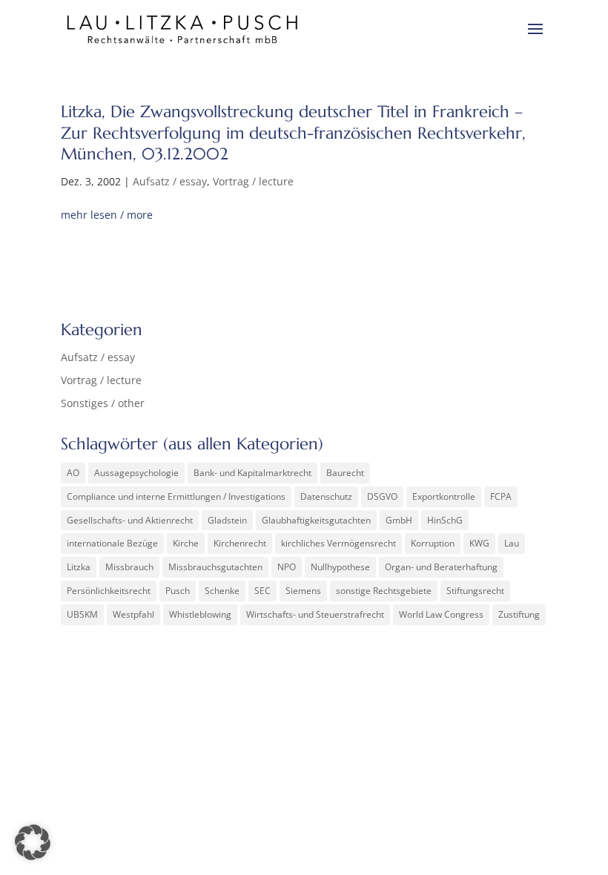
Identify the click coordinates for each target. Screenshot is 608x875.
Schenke (222, 590)
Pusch (177, 590)
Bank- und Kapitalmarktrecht (252, 472)
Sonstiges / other (103, 403)
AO (73, 472)
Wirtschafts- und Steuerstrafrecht (315, 614)
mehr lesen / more (107, 215)
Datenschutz (326, 496)
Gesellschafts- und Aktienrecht (130, 520)
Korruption (433, 543)
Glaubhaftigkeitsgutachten (316, 520)
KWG (479, 543)
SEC (262, 590)
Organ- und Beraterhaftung (441, 567)
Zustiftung (519, 614)
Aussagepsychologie (136, 472)
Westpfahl (133, 614)
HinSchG (445, 520)
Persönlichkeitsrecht (109, 590)
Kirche (186, 543)
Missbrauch (129, 567)
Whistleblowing (200, 614)
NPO (286, 567)
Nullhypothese (340, 567)
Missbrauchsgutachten (215, 567)
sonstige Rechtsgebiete (384, 590)
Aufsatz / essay (170, 181)
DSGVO (382, 496)
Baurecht (345, 472)
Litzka (78, 567)
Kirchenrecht (240, 543)
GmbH (399, 520)
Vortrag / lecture (253, 181)
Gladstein (227, 520)
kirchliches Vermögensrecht (338, 543)
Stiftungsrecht (475, 590)
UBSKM (82, 614)
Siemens (303, 590)
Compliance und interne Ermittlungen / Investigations (176, 496)
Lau (511, 543)
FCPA (501, 496)
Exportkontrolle (443, 496)
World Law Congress (441, 614)
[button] (32, 842)
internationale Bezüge (112, 543)
